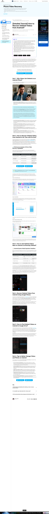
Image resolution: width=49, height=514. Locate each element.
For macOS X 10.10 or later (29, 167)
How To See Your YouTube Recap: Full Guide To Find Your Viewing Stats (5, 39)
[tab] (6, 25)
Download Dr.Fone (21, 73)
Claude (29, 55)
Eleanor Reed (16, 34)
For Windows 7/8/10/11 (20, 167)
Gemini (25, 55)
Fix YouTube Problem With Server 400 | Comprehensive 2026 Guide (6, 33)
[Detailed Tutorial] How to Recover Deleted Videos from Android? (5, 42)
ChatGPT (16, 55)
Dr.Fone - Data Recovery (30, 140)
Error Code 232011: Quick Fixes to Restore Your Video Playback (6, 30)
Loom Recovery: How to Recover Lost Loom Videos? (6, 36)
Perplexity (21, 55)
